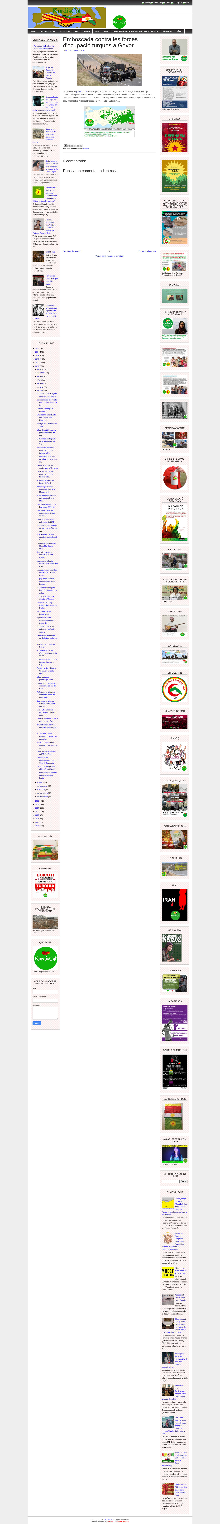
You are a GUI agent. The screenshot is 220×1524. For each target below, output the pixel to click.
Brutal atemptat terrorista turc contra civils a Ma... (46, 498)
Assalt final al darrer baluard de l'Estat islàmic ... (45, 554)
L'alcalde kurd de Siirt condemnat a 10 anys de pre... (46, 513)
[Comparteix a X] (74, 145)
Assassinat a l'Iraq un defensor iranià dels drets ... (46, 629)
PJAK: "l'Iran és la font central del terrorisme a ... (47, 745)
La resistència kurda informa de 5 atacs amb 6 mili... (47, 563)
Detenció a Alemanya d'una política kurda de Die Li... (47, 605)
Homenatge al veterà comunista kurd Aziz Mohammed (46, 489)
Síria (106, 31)
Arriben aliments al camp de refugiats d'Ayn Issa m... (47, 459)
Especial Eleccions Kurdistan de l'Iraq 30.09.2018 (135, 31)
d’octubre (41, 790)
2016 (37, 359)
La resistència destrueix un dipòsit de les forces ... (47, 638)
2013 (37, 348)
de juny (40, 387)
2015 (37, 356)
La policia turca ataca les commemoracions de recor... (46, 686)
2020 (37, 804)
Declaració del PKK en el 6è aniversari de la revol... (46, 670)
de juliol (40, 390)
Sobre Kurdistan (47, 31)
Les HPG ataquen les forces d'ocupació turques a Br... (45, 474)
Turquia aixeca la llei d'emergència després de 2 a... (47, 653)
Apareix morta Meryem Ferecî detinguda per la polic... (47, 590)
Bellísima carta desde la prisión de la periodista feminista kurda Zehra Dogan (52, 166)
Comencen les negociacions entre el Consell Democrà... (46, 760)
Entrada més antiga (147, 251)
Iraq (76, 31)
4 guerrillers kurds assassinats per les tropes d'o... (46, 620)
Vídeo (179, 31)
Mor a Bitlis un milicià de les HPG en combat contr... (46, 712)
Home (32, 31)
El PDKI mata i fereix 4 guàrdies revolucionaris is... (47, 537)
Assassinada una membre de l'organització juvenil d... (47, 528)
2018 (37, 366)
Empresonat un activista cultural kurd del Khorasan (46, 417)
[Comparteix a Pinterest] (80, 145)
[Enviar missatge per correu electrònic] (65, 145)
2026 (37, 826)
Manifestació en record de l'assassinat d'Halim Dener (47, 572)
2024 (37, 819)
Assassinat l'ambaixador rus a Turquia (180, 1297)
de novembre (42, 793)
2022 (37, 812)
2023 (37, 815)
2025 (37, 822)
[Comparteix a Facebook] (77, 145)
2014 (37, 352)
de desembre (42, 797)
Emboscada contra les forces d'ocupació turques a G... (45, 450)
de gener (41, 369)
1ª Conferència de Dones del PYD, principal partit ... (47, 727)
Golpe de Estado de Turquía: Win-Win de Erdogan (51, 73)
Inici (109, 251)
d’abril (39, 380)
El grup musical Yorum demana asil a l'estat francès (46, 581)
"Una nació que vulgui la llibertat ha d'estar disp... (46, 546)
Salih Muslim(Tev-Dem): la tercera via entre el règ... (47, 662)
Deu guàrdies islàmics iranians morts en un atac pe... (46, 703)
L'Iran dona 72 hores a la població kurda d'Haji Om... (46, 432)
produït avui (81, 91)
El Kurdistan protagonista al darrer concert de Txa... (46, 441)
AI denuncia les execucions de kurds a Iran (181, 1270)
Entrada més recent (71, 251)
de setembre (42, 786)
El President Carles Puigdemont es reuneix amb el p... (47, 736)
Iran (97, 31)
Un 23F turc (50, 252)
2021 (37, 808)
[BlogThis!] (71, 145)
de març (40, 376)
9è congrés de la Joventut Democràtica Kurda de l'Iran (47, 402)
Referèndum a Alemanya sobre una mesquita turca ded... (46, 694)
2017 (37, 363)
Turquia (86, 31)
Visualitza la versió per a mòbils (109, 256)
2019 (37, 801)
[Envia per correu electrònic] (68, 145)
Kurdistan (167, 31)
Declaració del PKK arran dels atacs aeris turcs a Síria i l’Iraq (181, 1490)
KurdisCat (65, 31)
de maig (40, 383)
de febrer (41, 373)
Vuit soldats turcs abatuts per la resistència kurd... (47, 775)
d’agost (40, 782)
